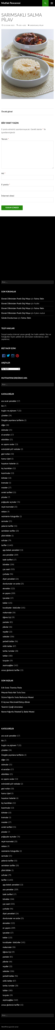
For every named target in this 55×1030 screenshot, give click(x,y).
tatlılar (5, 656)
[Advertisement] (27, 245)
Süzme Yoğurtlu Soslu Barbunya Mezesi (17, 697)
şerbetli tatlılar (8, 641)
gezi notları (5, 454)
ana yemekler (8, 555)
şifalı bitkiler (6, 536)
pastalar (6, 622)
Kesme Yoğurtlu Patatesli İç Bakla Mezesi (17, 712)
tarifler (4, 545)
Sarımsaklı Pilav (37, 25)
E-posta (5, 185)
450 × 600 (22, 25)
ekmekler (6, 589)
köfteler (4, 478)
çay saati (6, 569)
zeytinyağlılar (8, 666)
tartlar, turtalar (8, 651)
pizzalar (4, 497)
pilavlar (5, 627)
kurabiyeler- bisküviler (11, 608)
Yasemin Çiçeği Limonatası (12, 707)
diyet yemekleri (9, 579)
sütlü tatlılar (7, 646)
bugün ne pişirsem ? (9, 411)
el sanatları (5, 435)
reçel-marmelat (7, 507)
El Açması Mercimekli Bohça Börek (15, 702)
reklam (4, 512)
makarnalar (7, 613)
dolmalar (4, 430)
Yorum (5, 139)
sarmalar (4, 521)
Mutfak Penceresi (10, 3)
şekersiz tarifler (7, 526)
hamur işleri (6, 459)
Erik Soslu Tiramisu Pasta (11, 688)
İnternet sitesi (7, 196)
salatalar (6, 637)
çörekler (4, 416)
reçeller (6, 632)
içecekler (6, 598)
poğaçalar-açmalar (8, 502)
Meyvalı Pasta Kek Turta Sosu (13, 693)
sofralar (4, 541)
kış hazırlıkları (6, 468)
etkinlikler (5, 440)
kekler (5, 603)
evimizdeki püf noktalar (10, 449)
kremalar (4, 483)
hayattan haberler (8, 464)
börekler (6, 565)
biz (2, 406)
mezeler (4, 488)
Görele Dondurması (9, 318)
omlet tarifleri (6, 493)
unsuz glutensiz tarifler (10, 670)
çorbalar (6, 574)
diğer (3, 425)
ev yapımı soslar (7, 444)
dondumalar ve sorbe (11, 584)
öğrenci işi (7, 617)
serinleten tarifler (8, 531)
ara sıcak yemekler (8, 401)
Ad (3, 173)
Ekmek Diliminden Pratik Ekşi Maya (15, 299)
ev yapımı (6, 593)
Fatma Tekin (39, 299)
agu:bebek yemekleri (11, 550)
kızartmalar (5, 473)
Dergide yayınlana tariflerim (12, 420)
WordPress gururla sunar (9, 1027)
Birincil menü (52, 3)
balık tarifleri (8, 560)
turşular (6, 661)
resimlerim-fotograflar (10, 517)
